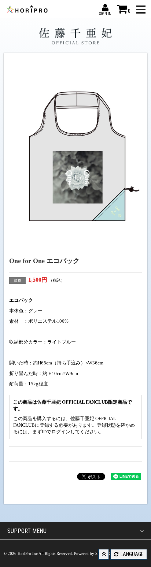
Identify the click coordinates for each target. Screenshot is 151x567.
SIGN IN (105, 8)
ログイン (60, 431)
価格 (17, 280)
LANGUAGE (131, 554)
